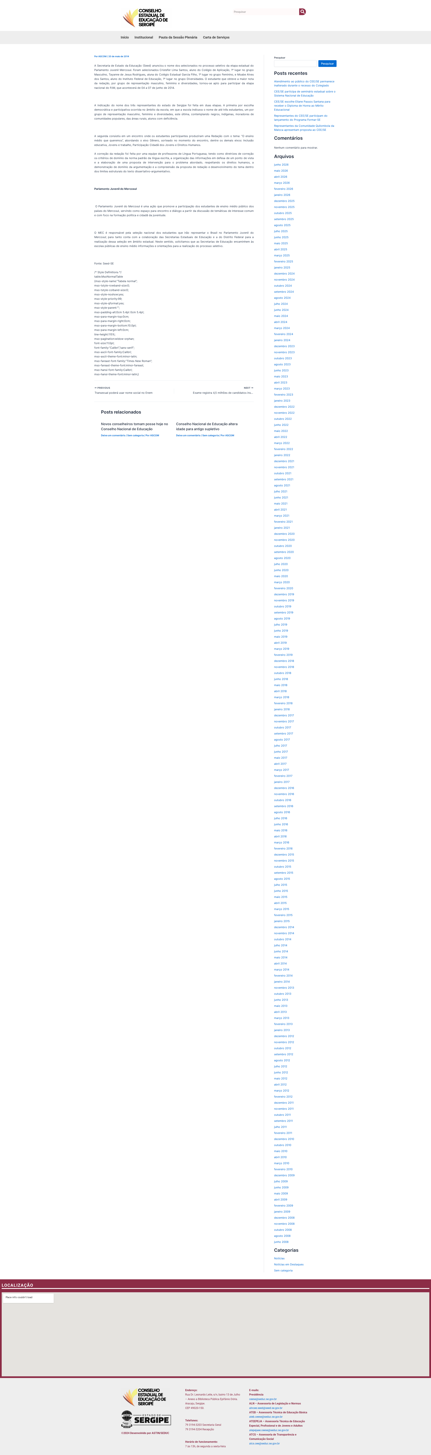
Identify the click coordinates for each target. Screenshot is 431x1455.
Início (125, 37)
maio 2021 (280, 503)
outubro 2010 (282, 1145)
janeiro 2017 (282, 782)
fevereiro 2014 (283, 975)
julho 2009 (281, 1181)
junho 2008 (281, 1242)
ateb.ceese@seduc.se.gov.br (266, 1416)
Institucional (144, 37)
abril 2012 (280, 1084)
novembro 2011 (284, 1108)
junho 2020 (281, 570)
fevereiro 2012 (283, 1096)
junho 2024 (281, 310)
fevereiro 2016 (283, 848)
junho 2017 (281, 751)
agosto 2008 (282, 1235)
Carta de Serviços (216, 37)
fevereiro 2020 (283, 588)
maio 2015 (280, 897)
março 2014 (281, 969)
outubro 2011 (282, 1114)
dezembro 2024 (284, 273)
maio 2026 (281, 170)
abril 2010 (280, 1157)
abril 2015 (280, 903)
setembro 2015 (283, 872)
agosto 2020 (282, 558)
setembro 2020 (284, 552)
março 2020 (282, 582)
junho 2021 (281, 497)
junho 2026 (281, 164)
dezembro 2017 (284, 715)
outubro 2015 (282, 866)
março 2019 (281, 648)
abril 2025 (280, 249)
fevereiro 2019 (283, 654)
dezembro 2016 (284, 788)
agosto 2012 (282, 1060)
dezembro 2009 (284, 1175)
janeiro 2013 (282, 1030)
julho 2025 (281, 231)
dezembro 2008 (284, 1217)
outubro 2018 (282, 673)
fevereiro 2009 (283, 1205)
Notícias (279, 1258)
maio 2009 (281, 1193)
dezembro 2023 (284, 346)
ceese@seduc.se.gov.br (263, 1399)
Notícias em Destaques (289, 1264)
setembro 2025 (284, 219)
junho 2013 (281, 999)
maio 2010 (280, 1151)
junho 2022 (281, 424)
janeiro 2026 (282, 195)
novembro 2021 (284, 467)
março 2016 (281, 842)
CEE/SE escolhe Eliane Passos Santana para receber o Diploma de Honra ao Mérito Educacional (302, 105)
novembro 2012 (284, 1042)
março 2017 (281, 769)
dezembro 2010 (284, 1139)
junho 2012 (281, 1072)
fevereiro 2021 (283, 521)
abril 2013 (280, 1012)
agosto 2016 (282, 812)
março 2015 (281, 909)
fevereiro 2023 (283, 394)
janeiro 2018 (282, 709)
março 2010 (281, 1163)
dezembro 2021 (284, 461)
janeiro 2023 (282, 400)
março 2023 (282, 388)
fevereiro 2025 (283, 261)
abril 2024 (280, 322)
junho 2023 (281, 370)
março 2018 (281, 697)
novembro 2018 (284, 667)
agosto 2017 (282, 739)
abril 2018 (280, 691)
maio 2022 (281, 431)
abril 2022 (280, 437)
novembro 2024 (284, 279)
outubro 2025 (283, 213)
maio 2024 (281, 316)
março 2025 (282, 255)
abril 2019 (280, 642)
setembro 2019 (283, 612)
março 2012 (281, 1090)
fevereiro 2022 (283, 449)
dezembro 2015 (284, 854)
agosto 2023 (282, 364)
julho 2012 (280, 1066)
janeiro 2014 (282, 981)
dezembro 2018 (284, 661)
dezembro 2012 (284, 1036)
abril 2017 (280, 763)
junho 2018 (281, 679)
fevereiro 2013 (283, 1024)
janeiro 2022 (282, 455)
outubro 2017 (282, 727)
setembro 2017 (283, 733)
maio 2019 (280, 636)
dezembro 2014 (284, 927)
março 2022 (282, 443)
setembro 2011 (283, 1120)
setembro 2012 (283, 1054)
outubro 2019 (282, 606)
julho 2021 (280, 491)
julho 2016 (280, 818)
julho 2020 (281, 564)
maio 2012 (280, 1078)
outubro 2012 (282, 1048)
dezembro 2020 (284, 533)
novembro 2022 (284, 412)
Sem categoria (135, 435)
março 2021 (281, 515)
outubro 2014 (282, 939)
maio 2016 (280, 830)
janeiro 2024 (282, 340)
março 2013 (281, 1018)
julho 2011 (280, 1127)
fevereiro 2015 (283, 915)
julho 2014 (280, 945)
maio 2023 (281, 376)
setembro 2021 (283, 479)
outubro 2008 (283, 1229)
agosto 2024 (282, 297)
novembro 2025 (284, 207)
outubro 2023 (283, 358)
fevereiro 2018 (283, 703)
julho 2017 (280, 745)
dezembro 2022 (284, 406)
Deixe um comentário (113, 435)
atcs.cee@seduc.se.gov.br (264, 1443)
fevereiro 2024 (283, 334)
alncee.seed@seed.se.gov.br (265, 1408)
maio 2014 (280, 957)
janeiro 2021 (282, 527)
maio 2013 (280, 1005)
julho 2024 (281, 303)
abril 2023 (280, 382)
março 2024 (282, 328)
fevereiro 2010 (283, 1169)
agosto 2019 (282, 618)
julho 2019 (280, 624)
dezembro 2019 (284, 594)
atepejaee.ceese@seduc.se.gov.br (269, 1430)
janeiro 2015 (282, 921)
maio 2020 (281, 576)
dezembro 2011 (284, 1102)
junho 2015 (281, 891)
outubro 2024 (283, 285)
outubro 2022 (283, 418)
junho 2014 (281, 951)
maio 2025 (281, 243)
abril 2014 (280, 963)
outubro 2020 (283, 546)
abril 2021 (280, 509)
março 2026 (282, 182)
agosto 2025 (282, 225)
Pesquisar (279, 57)
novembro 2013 (284, 987)
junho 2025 (281, 237)
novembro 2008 (284, 1223)
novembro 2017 (284, 721)
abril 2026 (280, 176)
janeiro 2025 (282, 267)
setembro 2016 (283, 806)
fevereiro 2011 (283, 1133)
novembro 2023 (284, 352)
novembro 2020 (284, 539)
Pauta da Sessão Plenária (178, 37)
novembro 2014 (284, 933)
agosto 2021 (282, 485)
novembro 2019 (284, 600)
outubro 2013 (282, 993)
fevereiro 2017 (283, 776)
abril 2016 (280, 836)
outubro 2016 (282, 800)
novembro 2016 (284, 794)
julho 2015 (280, 884)
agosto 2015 (282, 878)
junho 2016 (281, 824)
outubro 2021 (282, 473)
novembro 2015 (284, 860)
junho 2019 (281, 630)
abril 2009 (280, 1199)
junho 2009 (281, 1187)
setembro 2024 (284, 291)
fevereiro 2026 (283, 188)
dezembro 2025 (284, 201)
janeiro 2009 (282, 1211)
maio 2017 (280, 757)
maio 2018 (280, 685)
